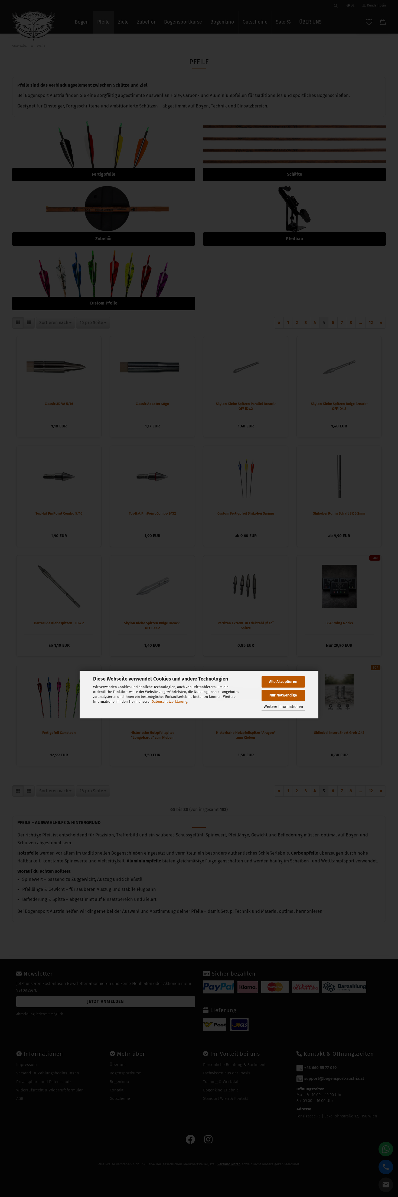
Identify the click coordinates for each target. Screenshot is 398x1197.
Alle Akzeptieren (283, 681)
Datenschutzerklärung (169, 701)
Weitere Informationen (283, 706)
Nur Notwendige (283, 695)
